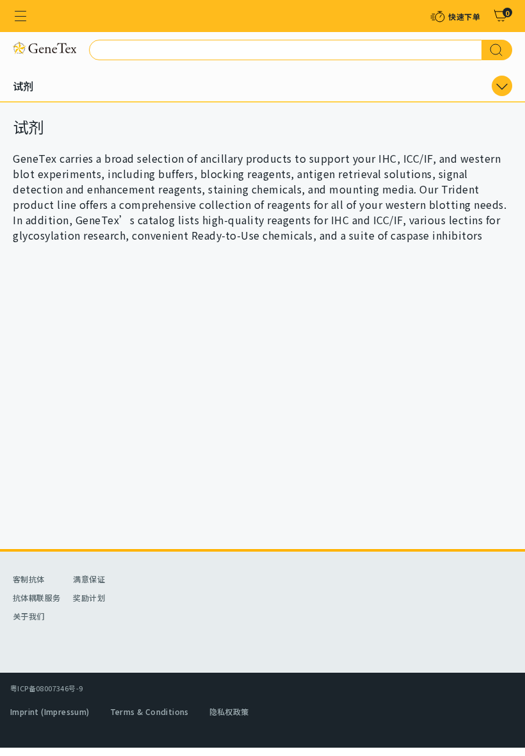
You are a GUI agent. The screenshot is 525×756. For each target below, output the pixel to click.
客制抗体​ (29, 578)
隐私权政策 (229, 711)
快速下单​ (464, 16)
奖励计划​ (89, 597)
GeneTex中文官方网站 (44, 47)
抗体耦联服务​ (36, 597)
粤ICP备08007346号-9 (46, 688)
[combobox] (285, 50)
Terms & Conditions (149, 711)
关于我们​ (29, 616)
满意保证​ (89, 578)
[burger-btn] (20, 16)
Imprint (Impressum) (50, 711)
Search (497, 50)
